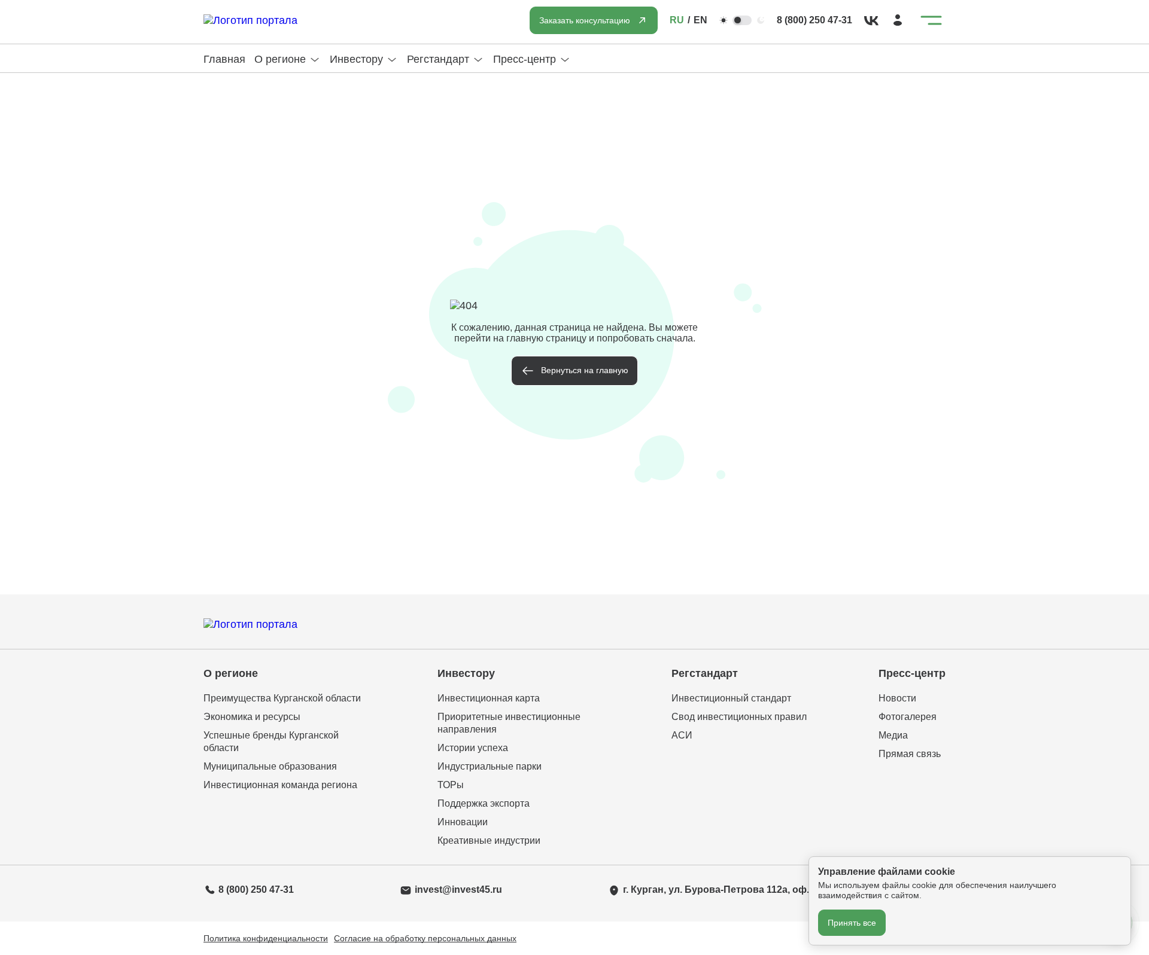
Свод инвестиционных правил (739, 717)
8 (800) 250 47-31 (814, 20)
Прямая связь (910, 754)
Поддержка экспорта (483, 803)
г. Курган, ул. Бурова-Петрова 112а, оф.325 (724, 889)
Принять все (852, 922)
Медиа (893, 735)
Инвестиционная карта (488, 698)
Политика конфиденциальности (265, 938)
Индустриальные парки (489, 766)
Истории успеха (472, 748)
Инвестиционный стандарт (731, 698)
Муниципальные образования (270, 766)
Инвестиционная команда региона (280, 785)
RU (677, 20)
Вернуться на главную (584, 370)
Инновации (462, 822)
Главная (224, 59)
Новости (897, 698)
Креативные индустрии (488, 840)
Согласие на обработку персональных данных (425, 938)
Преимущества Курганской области (282, 698)
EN (700, 20)
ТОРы (450, 785)
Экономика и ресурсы (251, 717)
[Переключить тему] (742, 20)
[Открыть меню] (931, 20)
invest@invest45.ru (458, 889)
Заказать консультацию (584, 20)
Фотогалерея (908, 717)
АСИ (681, 735)
